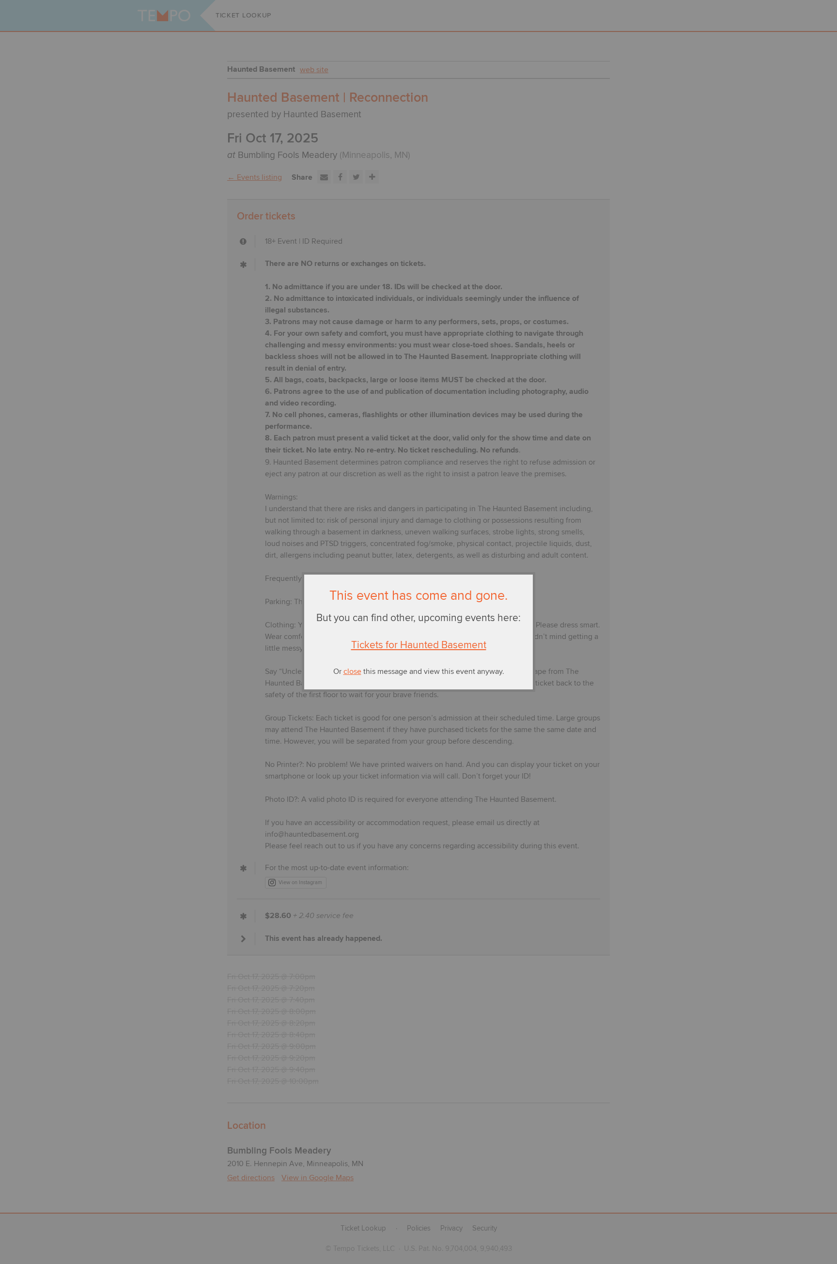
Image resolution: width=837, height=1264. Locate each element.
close (352, 671)
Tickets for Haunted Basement (418, 645)
